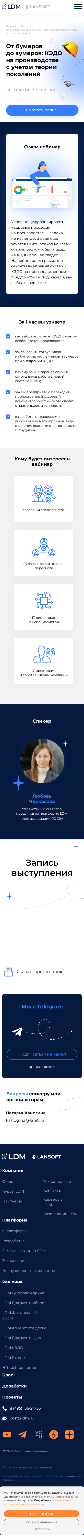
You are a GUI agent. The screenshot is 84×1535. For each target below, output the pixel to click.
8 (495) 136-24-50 (25, 1408)
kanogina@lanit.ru (25, 1120)
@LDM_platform (42, 1067)
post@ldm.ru (22, 1418)
